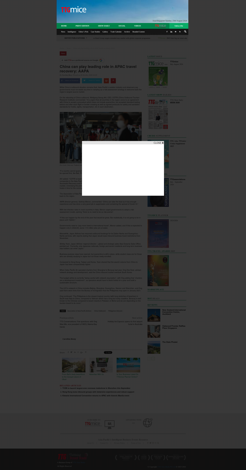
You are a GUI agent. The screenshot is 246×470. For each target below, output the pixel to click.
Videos (137, 26)
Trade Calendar (116, 32)
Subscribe (179, 26)
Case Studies (95, 32)
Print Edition (82, 26)
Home (64, 26)
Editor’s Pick (83, 32)
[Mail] (176, 31)
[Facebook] (167, 31)
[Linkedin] (171, 31)
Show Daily (104, 26)
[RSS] (180, 31)
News (63, 32)
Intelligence (72, 32)
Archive (127, 32)
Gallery (105, 32)
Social (122, 26)
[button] (185, 32)
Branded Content (138, 32)
